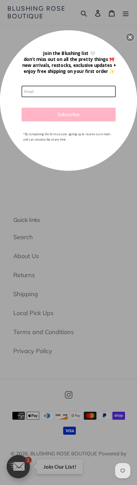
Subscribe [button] (68, 114)
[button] (130, 37)
